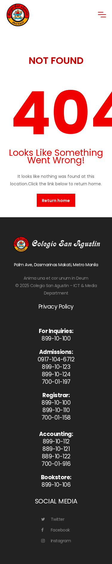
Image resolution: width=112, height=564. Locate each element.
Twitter (58, 519)
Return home (56, 201)
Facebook (60, 530)
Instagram (61, 541)
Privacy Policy (56, 307)
